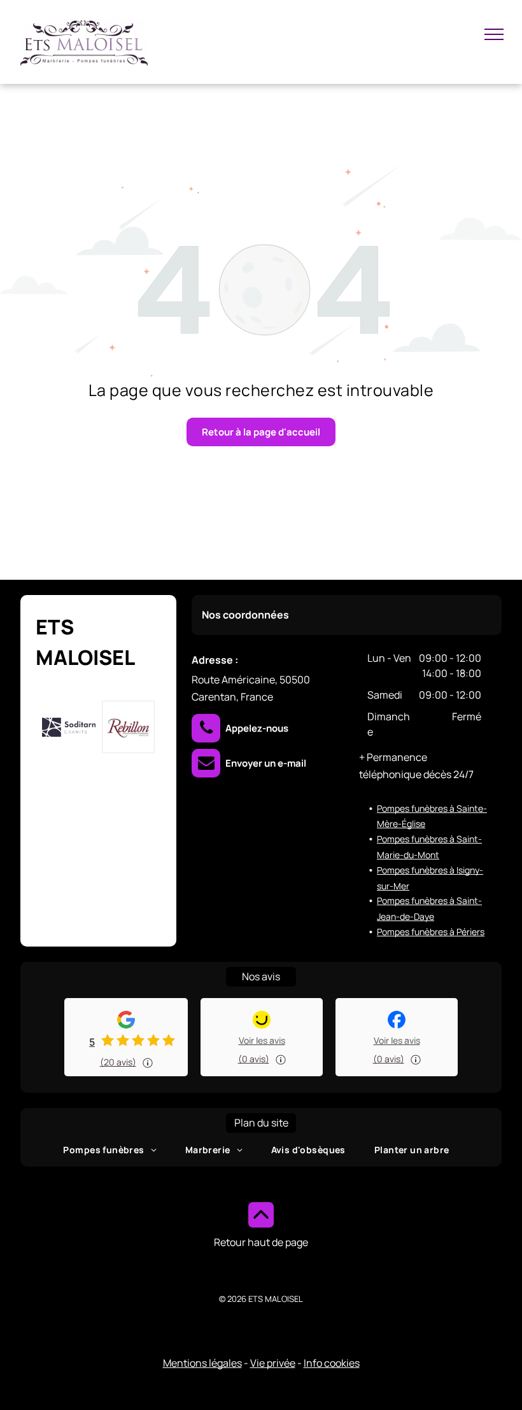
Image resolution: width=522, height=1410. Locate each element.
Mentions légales (202, 1363)
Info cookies (332, 1363)
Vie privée (272, 1363)
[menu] (494, 34)
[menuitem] (114, 1149)
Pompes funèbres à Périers (430, 932)
